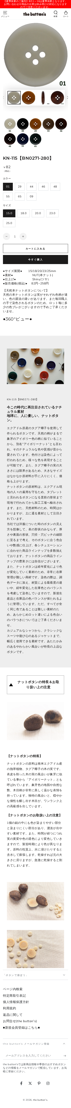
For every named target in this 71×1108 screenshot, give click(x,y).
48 (55, 186)
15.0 (9, 213)
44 (31, 186)
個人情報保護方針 (16, 1002)
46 (43, 186)
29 (19, 186)
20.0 (38, 213)
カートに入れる (36, 248)
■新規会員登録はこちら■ (21, 1028)
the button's (40, 1099)
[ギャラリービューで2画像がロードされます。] (28, 97)
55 (8, 196)
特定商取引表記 (14, 996)
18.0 (24, 213)
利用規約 (9, 1008)
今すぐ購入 (35, 259)
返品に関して (13, 1015)
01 (8, 186)
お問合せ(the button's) (20, 1021)
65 (19, 196)
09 (31, 196)
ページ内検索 (13, 989)
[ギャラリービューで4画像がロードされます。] (57, 97)
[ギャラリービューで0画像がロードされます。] (14, 97)
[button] (55, 14)
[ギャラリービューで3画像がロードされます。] (43, 97)
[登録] (66, 1055)
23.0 (52, 213)
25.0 (9, 223)
